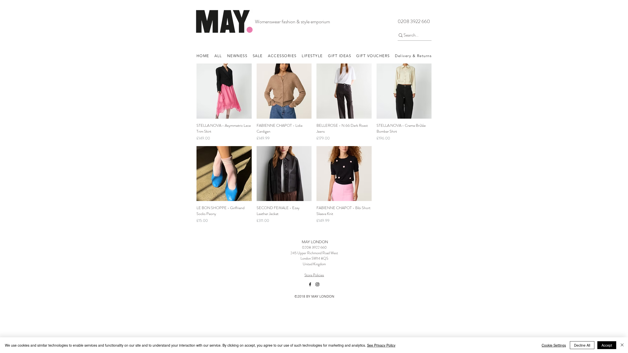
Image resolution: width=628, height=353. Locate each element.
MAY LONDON (315, 242)
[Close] (622, 345)
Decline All (582, 345)
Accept (607, 345)
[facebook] (310, 284)
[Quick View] (224, 91)
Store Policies (314, 275)
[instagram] (317, 284)
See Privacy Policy (381, 345)
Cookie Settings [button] (554, 345)
